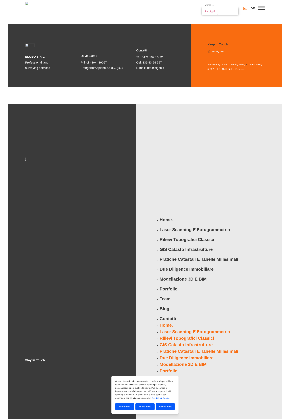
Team (165, 298)
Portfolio (169, 288)
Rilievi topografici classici (187, 239)
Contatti (168, 318)
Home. (166, 219)
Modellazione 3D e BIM (183, 279)
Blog (164, 308)
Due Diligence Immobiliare (186, 269)
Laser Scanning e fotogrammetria (195, 229)
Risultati (210, 11)
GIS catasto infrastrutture (186, 249)
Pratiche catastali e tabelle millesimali (199, 259)
